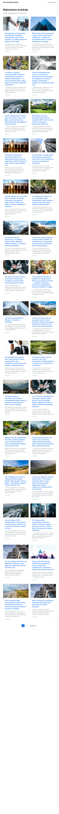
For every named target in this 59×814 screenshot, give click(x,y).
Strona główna (52, 2)
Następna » (33, 625)
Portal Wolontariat (10, 2)
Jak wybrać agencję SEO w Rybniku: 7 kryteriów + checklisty (14, 320)
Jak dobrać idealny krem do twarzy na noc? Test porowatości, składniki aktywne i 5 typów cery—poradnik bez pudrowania (43, 361)
